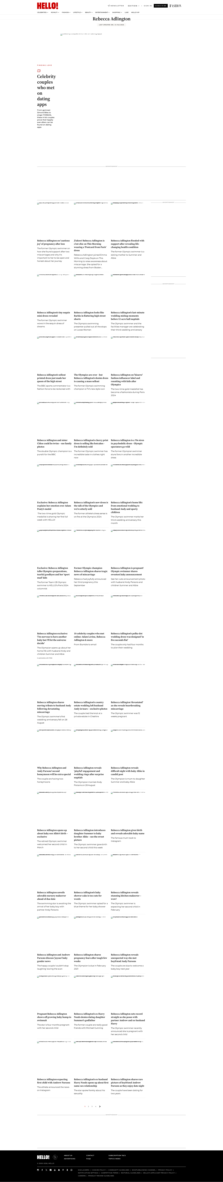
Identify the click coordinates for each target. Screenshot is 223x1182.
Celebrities (42, 12)
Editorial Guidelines (131, 1173)
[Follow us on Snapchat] (59, 1170)
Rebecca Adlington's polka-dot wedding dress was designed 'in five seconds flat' (127, 637)
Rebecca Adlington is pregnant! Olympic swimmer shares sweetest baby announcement (127, 571)
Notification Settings (88, 1173)
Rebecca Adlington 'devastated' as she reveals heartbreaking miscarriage (127, 705)
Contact (90, 1155)
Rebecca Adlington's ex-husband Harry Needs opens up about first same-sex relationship (91, 1082)
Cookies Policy (99, 1170)
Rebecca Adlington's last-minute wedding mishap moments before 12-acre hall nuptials (127, 316)
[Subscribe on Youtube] (55, 1170)
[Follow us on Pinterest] (63, 1170)
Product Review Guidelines (101, 1176)
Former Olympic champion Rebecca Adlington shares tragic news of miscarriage (91, 571)
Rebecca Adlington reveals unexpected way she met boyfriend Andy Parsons (124, 958)
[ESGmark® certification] (53, 1157)
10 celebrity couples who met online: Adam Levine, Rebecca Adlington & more (89, 637)
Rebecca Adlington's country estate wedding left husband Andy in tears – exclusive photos (90, 705)
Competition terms (109, 1173)
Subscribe (161, 6)
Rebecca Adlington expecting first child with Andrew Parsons (53, 1081)
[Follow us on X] (46, 1170)
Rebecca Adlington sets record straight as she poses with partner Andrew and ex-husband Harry (128, 1018)
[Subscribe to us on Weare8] (67, 1170)
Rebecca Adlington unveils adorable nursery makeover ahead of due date (51, 896)
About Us (68, 1155)
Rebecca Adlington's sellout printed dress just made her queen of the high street (51, 378)
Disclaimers (83, 1170)
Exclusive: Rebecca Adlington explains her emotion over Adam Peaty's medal (54, 506)
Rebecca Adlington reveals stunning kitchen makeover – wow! (126, 896)
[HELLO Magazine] (47, 5)
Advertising (69, 1159)
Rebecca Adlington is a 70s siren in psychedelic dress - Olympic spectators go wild (127, 443)
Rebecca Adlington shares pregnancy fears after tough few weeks (90, 958)
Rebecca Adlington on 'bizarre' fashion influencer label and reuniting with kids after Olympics (127, 379)
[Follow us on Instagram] (38, 1170)
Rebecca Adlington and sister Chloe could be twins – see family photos (54, 443)
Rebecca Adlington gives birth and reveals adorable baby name (127, 832)
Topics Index (114, 1159)
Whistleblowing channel (144, 1170)
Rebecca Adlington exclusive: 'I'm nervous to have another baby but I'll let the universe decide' (52, 638)
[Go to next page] (100, 1106)
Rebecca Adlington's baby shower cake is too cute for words (88, 896)
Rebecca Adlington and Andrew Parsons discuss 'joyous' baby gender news (53, 958)
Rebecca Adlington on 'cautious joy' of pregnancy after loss (53, 242)
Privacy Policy (165, 1170)
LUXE (126, 12)
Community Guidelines (118, 1170)
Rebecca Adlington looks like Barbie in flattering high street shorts (90, 316)
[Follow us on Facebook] (42, 1170)
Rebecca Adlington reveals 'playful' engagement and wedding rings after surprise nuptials (89, 772)
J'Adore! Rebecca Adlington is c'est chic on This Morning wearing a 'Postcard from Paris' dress (90, 245)
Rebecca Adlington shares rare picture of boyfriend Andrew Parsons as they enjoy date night (127, 1082)
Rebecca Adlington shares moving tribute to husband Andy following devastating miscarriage (54, 707)
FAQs (88, 1159)
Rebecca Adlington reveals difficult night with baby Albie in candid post (128, 771)
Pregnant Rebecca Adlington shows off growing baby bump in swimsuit (54, 1017)
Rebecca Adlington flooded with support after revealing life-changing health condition (127, 244)
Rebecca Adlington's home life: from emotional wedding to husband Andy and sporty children (127, 507)
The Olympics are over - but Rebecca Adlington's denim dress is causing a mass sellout (91, 378)
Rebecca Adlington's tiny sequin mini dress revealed (53, 314)
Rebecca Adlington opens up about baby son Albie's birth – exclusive (52, 833)
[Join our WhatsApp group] (71, 1170)
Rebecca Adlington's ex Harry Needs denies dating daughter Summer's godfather (89, 1017)
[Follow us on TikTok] (51, 1170)
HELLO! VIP (135, 12)
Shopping (116, 12)
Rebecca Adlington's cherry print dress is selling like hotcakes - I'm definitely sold (91, 443)
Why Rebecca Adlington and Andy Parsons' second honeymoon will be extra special (54, 771)
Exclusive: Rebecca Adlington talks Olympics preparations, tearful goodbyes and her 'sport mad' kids (53, 572)
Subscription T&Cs (116, 1155)
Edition (132, 6)
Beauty (88, 12)
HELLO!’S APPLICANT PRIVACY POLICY (159, 1173)
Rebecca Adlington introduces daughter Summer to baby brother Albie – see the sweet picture (89, 835)
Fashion (65, 12)
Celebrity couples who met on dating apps (46, 90)
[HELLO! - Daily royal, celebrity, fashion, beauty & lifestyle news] (175, 5)
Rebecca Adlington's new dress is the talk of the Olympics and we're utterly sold (91, 506)
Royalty (54, 12)
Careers (82, 1176)
